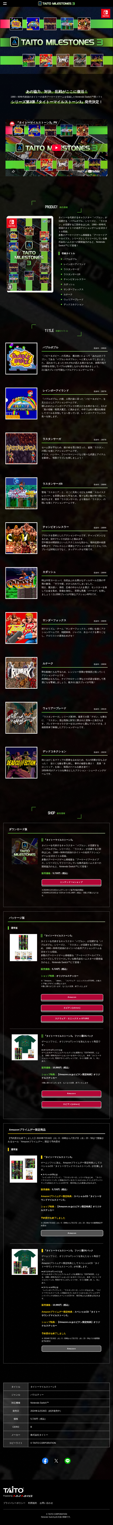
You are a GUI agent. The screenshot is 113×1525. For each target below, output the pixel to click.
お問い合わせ (46, 1503)
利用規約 (32, 1503)
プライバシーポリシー (14, 1503)
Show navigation (4, 3)
